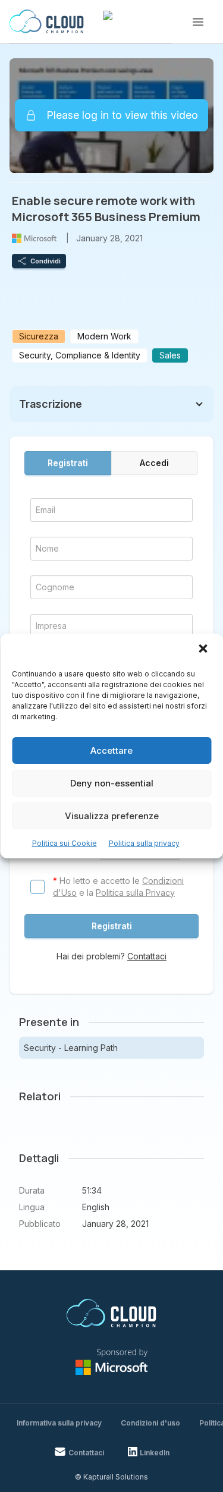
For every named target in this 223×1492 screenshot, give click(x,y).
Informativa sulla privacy (59, 1422)
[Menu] (198, 22)
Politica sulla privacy (144, 843)
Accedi (154, 463)
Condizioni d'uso (150, 1422)
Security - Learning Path (71, 1048)
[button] (204, 650)
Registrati (68, 463)
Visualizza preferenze (112, 815)
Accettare (111, 750)
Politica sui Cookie (64, 843)
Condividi (45, 261)
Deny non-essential (111, 783)
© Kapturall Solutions (111, 1476)
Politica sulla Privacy (135, 892)
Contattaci (147, 956)
